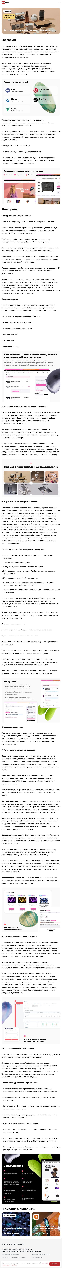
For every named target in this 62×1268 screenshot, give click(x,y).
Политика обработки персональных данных (14, 1257)
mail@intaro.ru (19, 1244)
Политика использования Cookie (40, 1254)
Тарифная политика (37, 1257)
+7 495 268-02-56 (7, 1244)
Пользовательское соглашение (10, 1254)
